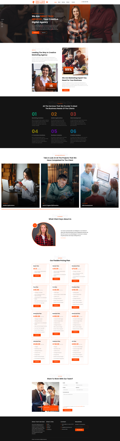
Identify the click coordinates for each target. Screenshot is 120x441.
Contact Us (35, 32)
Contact (73, 2)
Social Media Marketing (89, 205)
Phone (64, 387)
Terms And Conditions (79, 406)
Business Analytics (56, 135)
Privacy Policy (65, 407)
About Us (43, 32)
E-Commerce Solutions (38, 135)
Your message (66, 392)
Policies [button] (67, 2)
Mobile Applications (56, 118)
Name (64, 382)
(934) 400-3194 (85, 1)
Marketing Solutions (37, 118)
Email (77, 382)
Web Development (75, 118)
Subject (77, 387)
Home (55, 2)
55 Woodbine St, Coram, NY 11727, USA (50, 409)
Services (63, 2)
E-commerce (46, 205)
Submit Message (67, 410)
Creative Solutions (75, 135)
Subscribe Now (79, 429)
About (59, 2)
